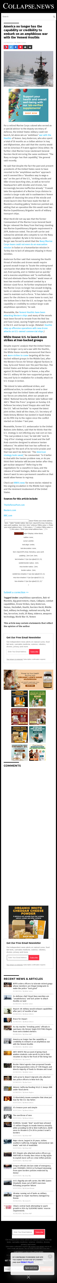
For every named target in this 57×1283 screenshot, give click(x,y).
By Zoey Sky (27, 1176)
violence (38, 613)
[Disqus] (28, 802)
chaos (32, 601)
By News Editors (28, 1014)
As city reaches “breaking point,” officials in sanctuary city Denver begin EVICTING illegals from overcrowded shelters (32, 1029)
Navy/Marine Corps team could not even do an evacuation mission (28, 244)
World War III (22, 617)
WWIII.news (19, 483)
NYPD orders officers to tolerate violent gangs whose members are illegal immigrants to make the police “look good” (32, 986)
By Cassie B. (27, 1059)
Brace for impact (20, 1019)
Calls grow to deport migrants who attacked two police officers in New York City (31, 1078)
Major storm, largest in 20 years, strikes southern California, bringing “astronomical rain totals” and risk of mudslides (33, 1143)
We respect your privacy (36, 1246)
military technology (18, 610)
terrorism (13, 613)
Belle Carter (21, 43)
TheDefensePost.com (14, 505)
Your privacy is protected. (14, 659)
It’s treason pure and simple (25, 1107)
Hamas (7, 607)
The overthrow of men (22, 1115)
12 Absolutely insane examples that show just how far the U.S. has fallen (32, 1098)
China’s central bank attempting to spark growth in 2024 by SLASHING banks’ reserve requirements (31, 1208)
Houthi (25, 607)
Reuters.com (10, 510)
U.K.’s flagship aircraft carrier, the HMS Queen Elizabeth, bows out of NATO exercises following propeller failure (32, 1183)
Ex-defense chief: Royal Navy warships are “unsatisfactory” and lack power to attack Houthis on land (31, 998)
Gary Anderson (38, 604)
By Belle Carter (28, 991)
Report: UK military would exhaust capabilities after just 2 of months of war (32, 1010)
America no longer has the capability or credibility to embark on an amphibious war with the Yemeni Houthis (31, 1041)
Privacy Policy (27, 1262)
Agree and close (31, 1268)
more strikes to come (18, 355)
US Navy (29, 613)
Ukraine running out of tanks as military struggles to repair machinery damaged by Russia (31, 1195)
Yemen (32, 617)
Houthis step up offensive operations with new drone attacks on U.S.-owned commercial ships (28, 328)
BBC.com (8, 515)
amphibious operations (30, 597)
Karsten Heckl (37, 607)
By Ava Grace (27, 1082)
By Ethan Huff (27, 1034)
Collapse (40, 601)
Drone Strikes (23, 604)
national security (37, 610)
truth (21, 613)
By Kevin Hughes (28, 1092)
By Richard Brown (28, 1188)
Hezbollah (16, 607)
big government (20, 601)
